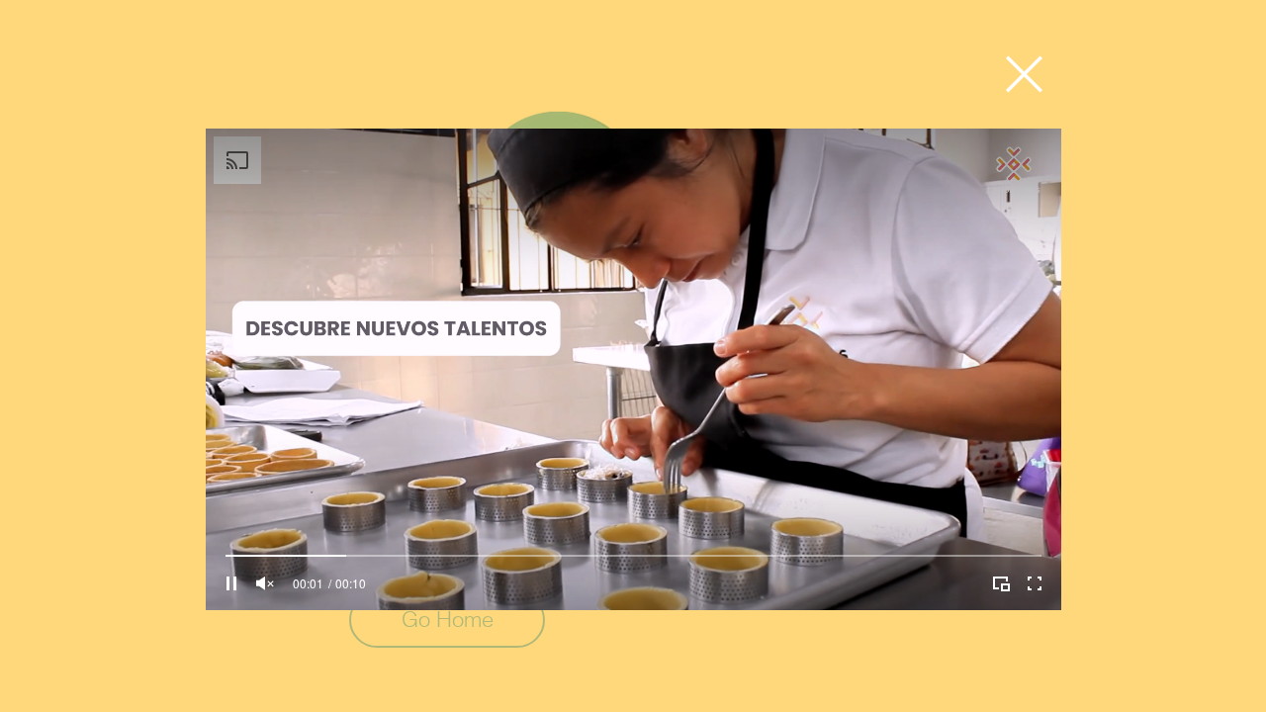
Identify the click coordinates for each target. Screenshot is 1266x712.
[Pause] (231, 583)
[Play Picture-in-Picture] (1001, 583)
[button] (1024, 74)
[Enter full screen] (1034, 583)
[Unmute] (265, 583)
